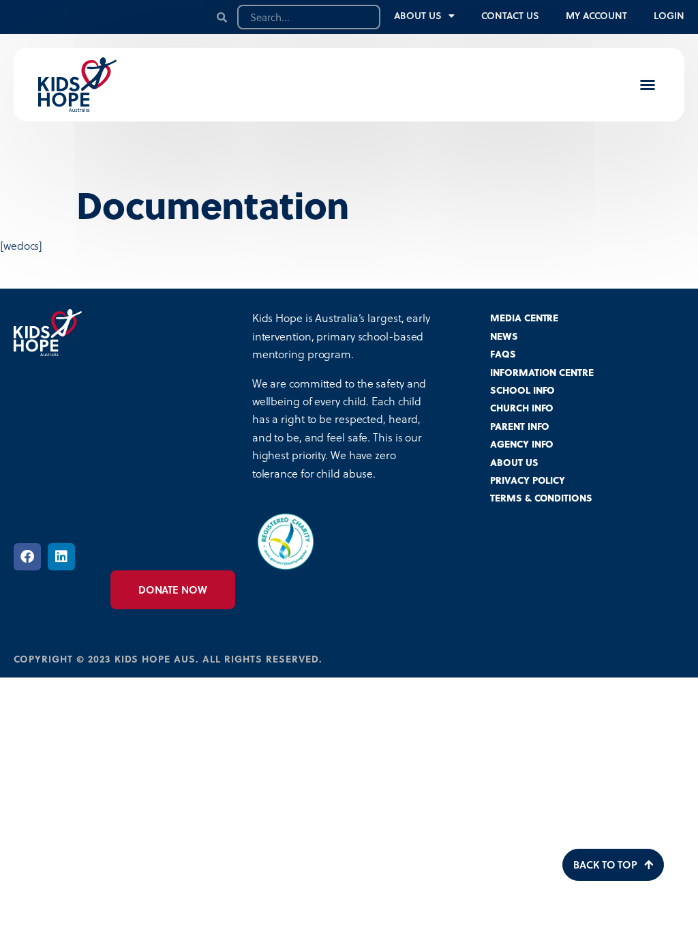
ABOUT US (514, 462)
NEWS (504, 336)
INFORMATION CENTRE (541, 372)
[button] (647, 84)
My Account (596, 15)
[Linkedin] (61, 556)
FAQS (503, 354)
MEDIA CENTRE (524, 317)
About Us (417, 15)
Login (669, 15)
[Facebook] (27, 556)
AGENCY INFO (521, 444)
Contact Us (509, 15)
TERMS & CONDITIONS (541, 498)
